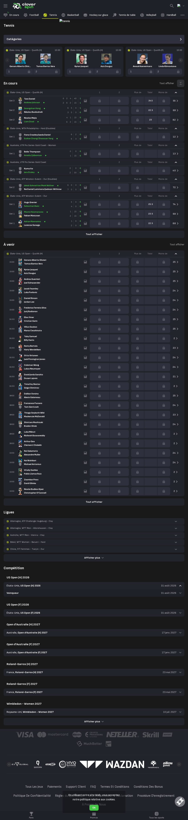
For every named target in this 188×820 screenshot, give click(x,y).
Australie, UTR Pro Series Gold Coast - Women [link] (33, 145)
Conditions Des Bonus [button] (148, 787)
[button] (94, 92)
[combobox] (180, 6)
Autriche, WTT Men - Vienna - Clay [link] (27, 535)
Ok (93, 807)
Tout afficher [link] (166, 83)
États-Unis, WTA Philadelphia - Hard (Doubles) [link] (32, 128)
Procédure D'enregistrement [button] (156, 796)
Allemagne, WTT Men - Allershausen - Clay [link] (31, 528)
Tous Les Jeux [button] (34, 787)
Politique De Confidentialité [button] (32, 796)
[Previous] (7, 60)
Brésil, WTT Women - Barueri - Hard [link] (27, 542)
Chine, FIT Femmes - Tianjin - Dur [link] (27, 549)
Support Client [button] (76, 787)
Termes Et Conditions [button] (114, 787)
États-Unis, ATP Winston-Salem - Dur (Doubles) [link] (33, 179)
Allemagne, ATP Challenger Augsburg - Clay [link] (31, 521)
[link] (24, 6)
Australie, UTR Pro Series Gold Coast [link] (28, 162)
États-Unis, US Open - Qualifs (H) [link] (26, 92)
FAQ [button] (93, 787)
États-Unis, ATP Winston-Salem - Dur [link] (28, 196)
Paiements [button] (54, 787)
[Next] (180, 60)
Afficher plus (92, 557)
